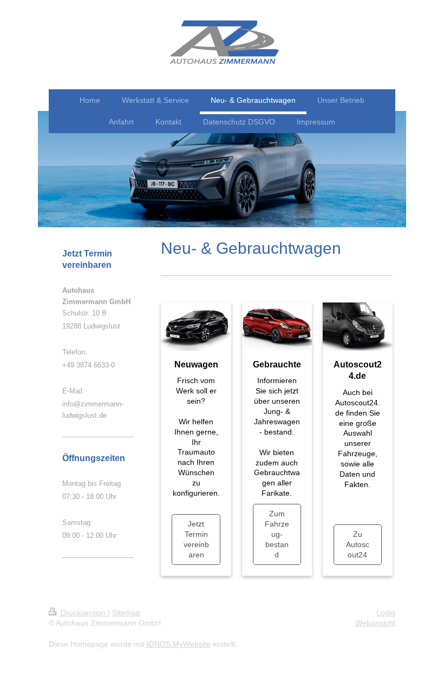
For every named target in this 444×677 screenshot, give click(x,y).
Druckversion (83, 612)
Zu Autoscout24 (357, 544)
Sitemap (126, 612)
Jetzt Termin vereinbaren (196, 539)
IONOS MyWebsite (178, 644)
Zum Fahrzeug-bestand (277, 534)
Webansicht (375, 623)
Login (385, 612)
